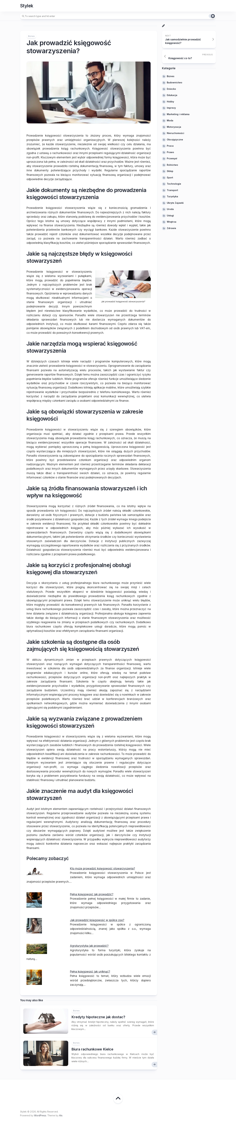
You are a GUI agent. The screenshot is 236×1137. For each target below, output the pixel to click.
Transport (172, 190)
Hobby (170, 101)
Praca (170, 145)
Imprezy (171, 107)
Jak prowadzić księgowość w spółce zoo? (97, 920)
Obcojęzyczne (175, 139)
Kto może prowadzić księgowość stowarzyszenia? (102, 868)
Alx (60, 1115)
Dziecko (171, 89)
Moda (170, 120)
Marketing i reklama (178, 114)
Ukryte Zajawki (175, 202)
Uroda (170, 209)
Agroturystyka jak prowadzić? (89, 945)
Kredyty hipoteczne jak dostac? (98, 1017)
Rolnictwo (172, 164)
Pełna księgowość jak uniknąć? (90, 971)
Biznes (31, 36)
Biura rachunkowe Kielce (92, 1049)
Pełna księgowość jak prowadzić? (91, 894)
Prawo (170, 152)
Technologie (174, 183)
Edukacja (172, 95)
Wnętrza (171, 221)
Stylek (26, 5)
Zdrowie (171, 228)
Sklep (170, 171)
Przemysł (172, 158)
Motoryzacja (174, 126)
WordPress (40, 1115)
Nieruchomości (175, 133)
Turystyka (172, 196)
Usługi (170, 215)
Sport (170, 177)
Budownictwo (174, 82)
